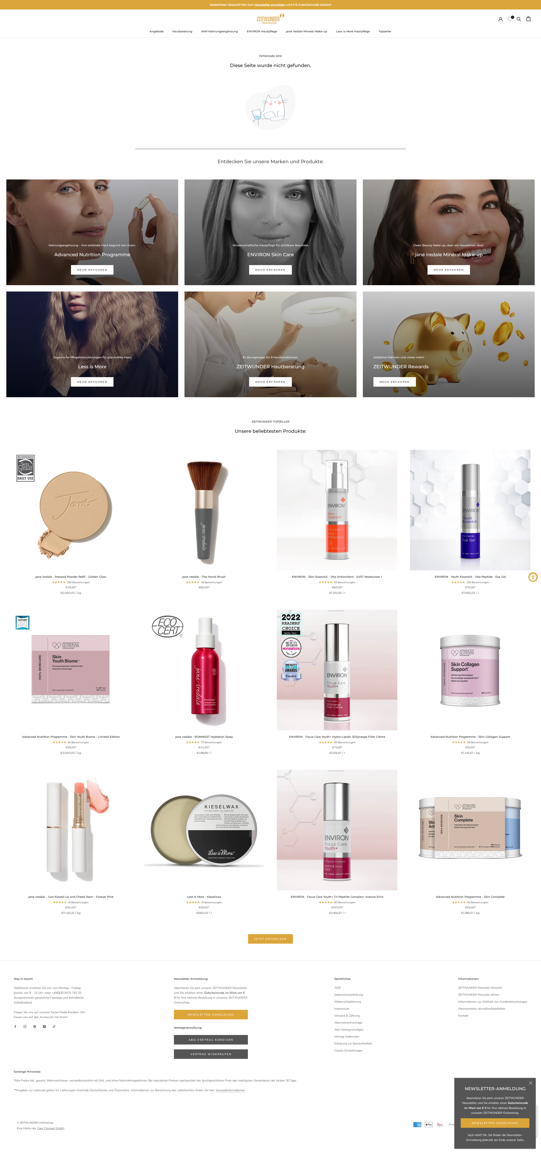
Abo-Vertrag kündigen (348, 1030)
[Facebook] (15, 1026)
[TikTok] (54, 1026)
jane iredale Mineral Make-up (306, 31)
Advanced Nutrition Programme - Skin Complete (470, 896)
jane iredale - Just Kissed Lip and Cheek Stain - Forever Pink (70, 896)
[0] (510, 19)
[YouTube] (44, 1026)
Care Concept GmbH (50, 1128)
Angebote (157, 31)
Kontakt (463, 1016)
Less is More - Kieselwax (204, 896)
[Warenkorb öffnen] (528, 18)
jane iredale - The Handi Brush (204, 576)
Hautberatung (182, 31)
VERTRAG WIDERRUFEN (211, 1054)
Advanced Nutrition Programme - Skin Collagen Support (470, 736)
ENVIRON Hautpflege (262, 31)
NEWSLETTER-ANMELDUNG (495, 1123)
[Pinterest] (34, 1026)
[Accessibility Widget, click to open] (533, 577)
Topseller (385, 31)
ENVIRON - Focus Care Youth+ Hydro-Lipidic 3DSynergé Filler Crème (337, 736)
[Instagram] (24, 1026)
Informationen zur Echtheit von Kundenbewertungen (492, 1002)
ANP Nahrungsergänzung (219, 31)
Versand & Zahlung (347, 1016)
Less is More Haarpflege (353, 31)
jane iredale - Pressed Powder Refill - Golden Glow (70, 576)
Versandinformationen (230, 1090)
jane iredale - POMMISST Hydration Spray (204, 736)
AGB (337, 988)
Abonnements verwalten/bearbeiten (481, 1009)
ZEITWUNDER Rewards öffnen (478, 995)
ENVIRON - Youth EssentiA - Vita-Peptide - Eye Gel (470, 576)
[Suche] (519, 18)
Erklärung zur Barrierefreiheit (353, 1044)
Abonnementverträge (348, 1023)
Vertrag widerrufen (346, 1037)
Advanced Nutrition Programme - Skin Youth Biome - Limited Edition (71, 736)
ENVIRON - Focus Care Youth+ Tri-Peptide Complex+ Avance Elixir (337, 896)
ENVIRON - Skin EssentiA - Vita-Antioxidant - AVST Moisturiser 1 (337, 576)
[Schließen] (531, 1083)
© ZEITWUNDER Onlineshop (35, 1122)
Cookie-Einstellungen (348, 1051)
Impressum (341, 1009)
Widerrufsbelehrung (347, 1002)
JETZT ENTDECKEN (270, 938)
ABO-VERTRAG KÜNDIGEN (211, 1039)
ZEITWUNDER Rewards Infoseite (480, 988)
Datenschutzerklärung (348, 995)
